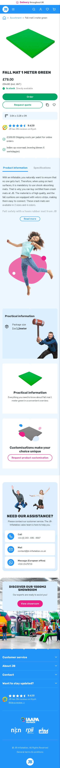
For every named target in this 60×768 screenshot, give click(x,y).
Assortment (15, 18)
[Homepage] (5, 9)
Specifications (42, 167)
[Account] (40, 9)
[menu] (13, 9)
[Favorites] (47, 9)
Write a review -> (17, 702)
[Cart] (54, 9)
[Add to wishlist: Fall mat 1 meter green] (54, 104)
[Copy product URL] (47, 104)
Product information (15, 167)
